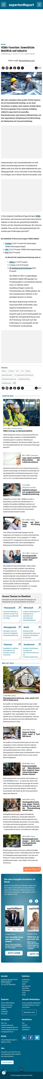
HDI (7, 249)
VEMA (37, 216)
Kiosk (9, 1042)
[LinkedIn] (24, 1037)
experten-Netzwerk (7, 1025)
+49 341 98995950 (9, 984)
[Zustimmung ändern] (4, 1072)
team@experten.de (12, 1027)
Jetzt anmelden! (7, 1062)
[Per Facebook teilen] (14, 68)
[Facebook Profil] (30, 1037)
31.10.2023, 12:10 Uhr (17, 54)
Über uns (4, 1023)
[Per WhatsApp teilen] (10, 68)
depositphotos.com (27, 61)
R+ (6, 252)
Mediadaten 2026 (29, 1012)
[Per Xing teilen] (18, 68)
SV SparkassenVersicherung (20, 268)
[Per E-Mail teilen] (3, 68)
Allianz (12, 262)
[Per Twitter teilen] (22, 68)
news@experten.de (7, 1032)
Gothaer (8, 243)
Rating (3, 44)
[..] (14, 383)
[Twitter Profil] (37, 1037)
